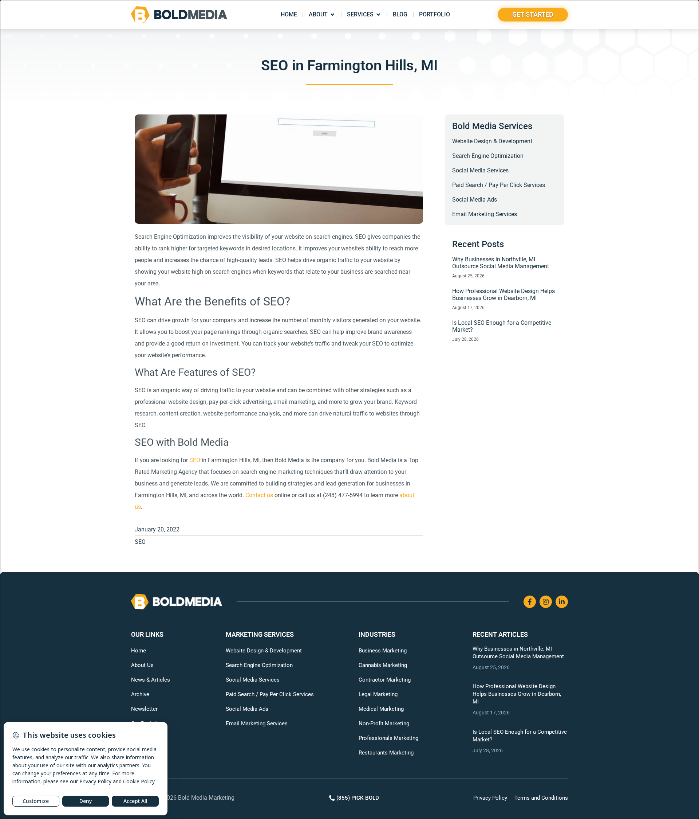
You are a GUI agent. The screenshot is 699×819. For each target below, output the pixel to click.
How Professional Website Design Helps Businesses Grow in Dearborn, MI (503, 294)
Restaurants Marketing (386, 752)
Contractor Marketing (385, 679)
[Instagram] (546, 602)
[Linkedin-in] (562, 602)
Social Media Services (480, 170)
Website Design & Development (492, 141)
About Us (142, 665)
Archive (140, 694)
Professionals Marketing (388, 738)
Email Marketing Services (484, 214)
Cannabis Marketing (383, 665)
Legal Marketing (378, 694)
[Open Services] (378, 14)
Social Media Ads (474, 199)
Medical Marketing (381, 709)
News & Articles (150, 679)
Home (138, 650)
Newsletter (144, 709)
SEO (140, 541)
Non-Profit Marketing (384, 723)
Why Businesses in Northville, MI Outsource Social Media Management (500, 263)
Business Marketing (383, 650)
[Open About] (332, 14)
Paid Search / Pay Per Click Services (498, 185)
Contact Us (144, 738)
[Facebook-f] (530, 602)
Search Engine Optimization (488, 155)
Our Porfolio (146, 723)
